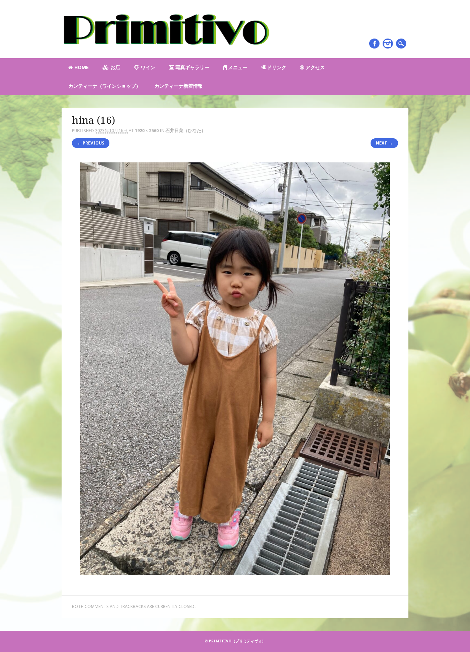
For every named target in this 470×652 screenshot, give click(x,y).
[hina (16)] (235, 581)
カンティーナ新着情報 (178, 86)
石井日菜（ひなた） (185, 130)
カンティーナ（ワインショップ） (104, 86)
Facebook (374, 44)
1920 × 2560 (147, 130)
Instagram (388, 44)
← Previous (90, 143)
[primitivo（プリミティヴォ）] (165, 50)
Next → (384, 143)
